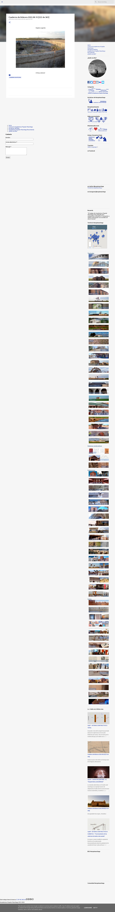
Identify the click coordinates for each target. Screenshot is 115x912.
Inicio (10, 125)
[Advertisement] (40, 111)
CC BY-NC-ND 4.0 (21, 899)
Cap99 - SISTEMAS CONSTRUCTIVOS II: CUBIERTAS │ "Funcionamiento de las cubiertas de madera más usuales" (98, 834)
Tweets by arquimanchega (95, 188)
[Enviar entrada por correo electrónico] (10, 75)
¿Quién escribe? (13, 131)
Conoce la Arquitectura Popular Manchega (21, 127)
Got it (95, 907)
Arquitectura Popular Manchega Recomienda (21, 129)
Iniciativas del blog (14, 128)
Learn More (88, 907)
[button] (10, 22)
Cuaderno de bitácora (15, 77)
